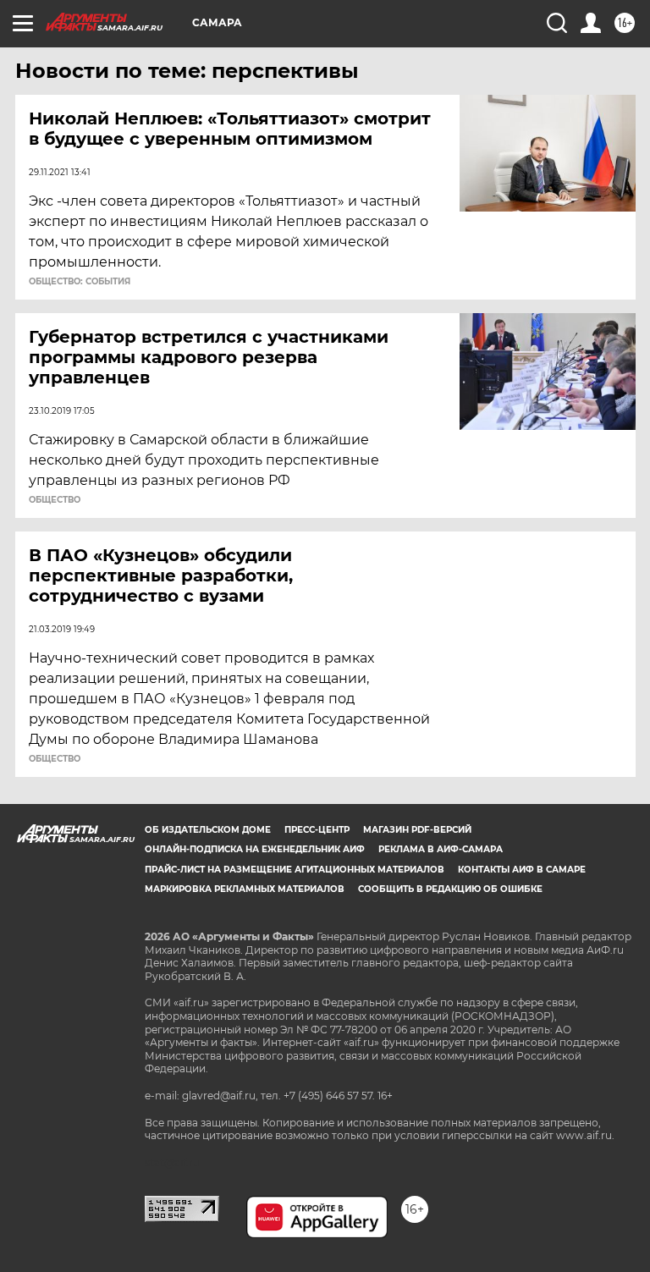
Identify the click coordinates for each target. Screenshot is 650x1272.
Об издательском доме (208, 829)
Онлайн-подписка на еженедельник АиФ (255, 849)
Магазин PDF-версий (417, 829)
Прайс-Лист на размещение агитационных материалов (294, 869)
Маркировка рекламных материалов (244, 889)
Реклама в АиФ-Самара (440, 849)
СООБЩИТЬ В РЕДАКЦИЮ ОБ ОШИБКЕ (450, 889)
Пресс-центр (317, 829)
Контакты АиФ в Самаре (522, 869)
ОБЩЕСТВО (54, 500)
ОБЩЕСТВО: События (79, 282)
